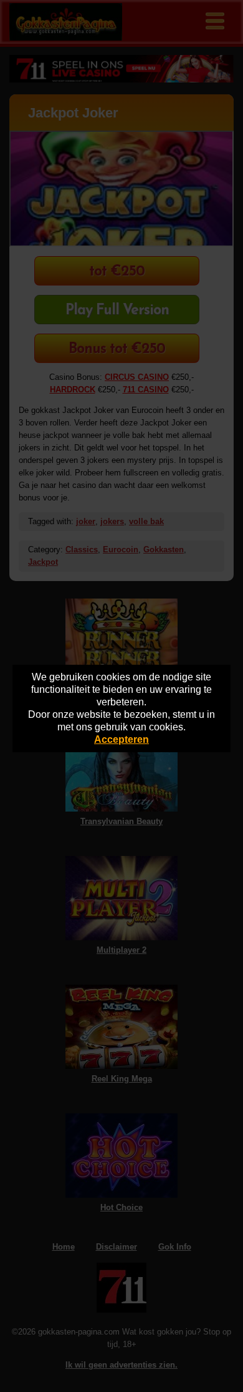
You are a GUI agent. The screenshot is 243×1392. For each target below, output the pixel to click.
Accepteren (121, 739)
